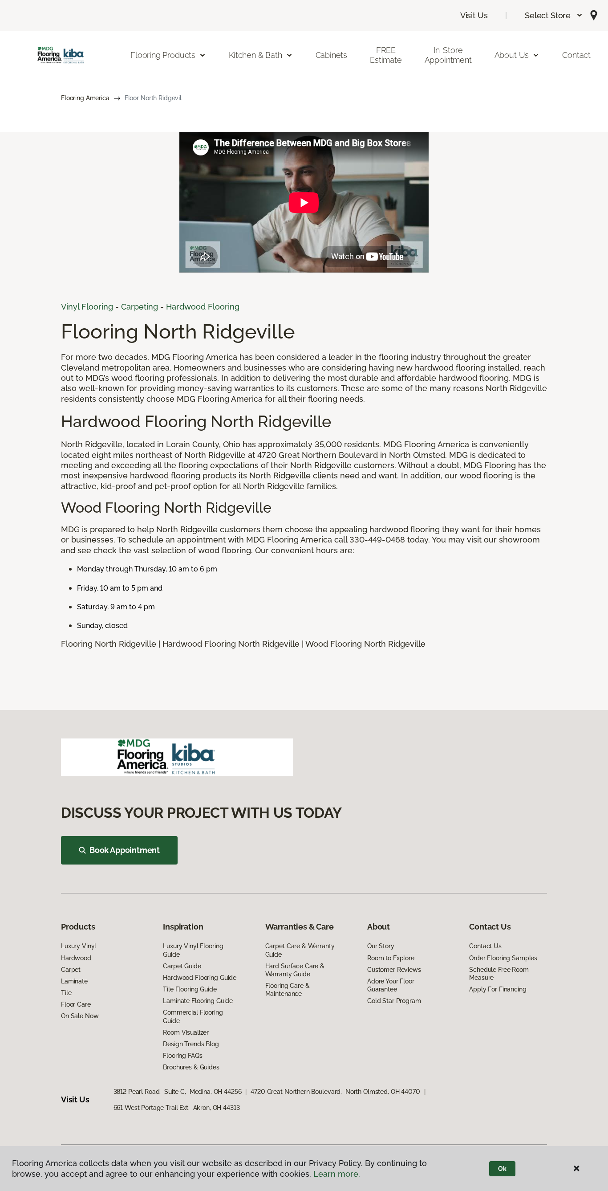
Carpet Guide (182, 966)
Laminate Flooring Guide (198, 1000)
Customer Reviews (394, 969)
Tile (66, 992)
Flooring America (85, 98)
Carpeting (139, 306)
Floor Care (76, 1004)
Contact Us (485, 946)
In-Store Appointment (448, 55)
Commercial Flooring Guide (193, 1016)
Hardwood (76, 958)
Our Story (380, 946)
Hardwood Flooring (202, 306)
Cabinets (332, 55)
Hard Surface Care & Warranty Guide (294, 970)
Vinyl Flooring (87, 306)
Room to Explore (390, 958)
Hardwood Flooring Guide (199, 977)
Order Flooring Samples (503, 958)
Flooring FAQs (182, 1055)
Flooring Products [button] (162, 55)
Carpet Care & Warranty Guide (300, 950)
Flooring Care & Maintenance (287, 989)
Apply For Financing (497, 989)
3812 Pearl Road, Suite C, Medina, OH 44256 (177, 1091)
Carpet (71, 969)
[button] (554, 15)
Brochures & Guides (191, 1067)
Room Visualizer (186, 1032)
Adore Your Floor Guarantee (390, 985)
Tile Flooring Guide (189, 989)
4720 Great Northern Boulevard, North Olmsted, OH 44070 (335, 1091)
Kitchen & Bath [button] (255, 55)
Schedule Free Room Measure (498, 973)
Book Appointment (124, 850)
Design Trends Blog (191, 1044)
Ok (502, 1168)
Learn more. (336, 1174)
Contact (576, 55)
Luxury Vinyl (78, 946)
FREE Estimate (386, 55)
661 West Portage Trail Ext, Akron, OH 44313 (176, 1107)
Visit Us (474, 15)
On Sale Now (79, 1016)
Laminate (74, 981)
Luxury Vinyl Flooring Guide (193, 950)
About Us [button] (512, 55)
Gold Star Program (394, 1000)
